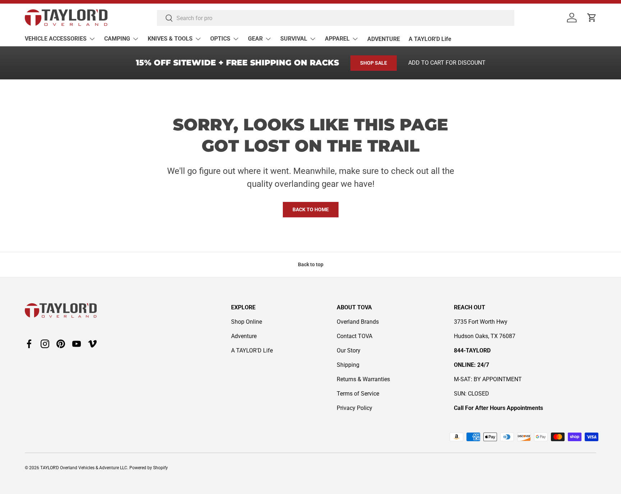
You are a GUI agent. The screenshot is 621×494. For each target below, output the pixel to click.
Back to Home (311, 209)
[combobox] (335, 18)
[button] (592, 18)
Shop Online (246, 321)
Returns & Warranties (363, 379)
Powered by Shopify (148, 467)
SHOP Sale (373, 63)
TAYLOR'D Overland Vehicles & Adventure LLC (83, 467)
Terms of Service (358, 393)
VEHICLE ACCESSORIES (56, 38)
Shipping (348, 364)
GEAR (255, 38)
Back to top (310, 264)
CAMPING (117, 38)
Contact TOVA (354, 336)
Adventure (244, 336)
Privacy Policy (354, 408)
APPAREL (337, 38)
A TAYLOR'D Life (430, 39)
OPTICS (220, 38)
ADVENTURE (383, 39)
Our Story (348, 350)
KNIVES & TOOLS (170, 38)
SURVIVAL (293, 38)
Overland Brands (358, 321)
